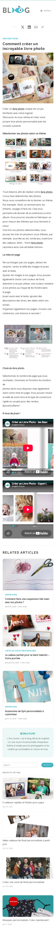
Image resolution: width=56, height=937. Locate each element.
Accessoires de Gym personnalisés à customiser (24, 713)
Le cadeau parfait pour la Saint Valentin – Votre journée (27, 656)
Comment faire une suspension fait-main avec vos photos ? (27, 600)
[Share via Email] (35, 27)
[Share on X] (22, 27)
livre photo (18, 108)
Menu (47, 11)
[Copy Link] (42, 27)
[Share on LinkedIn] (29, 27)
